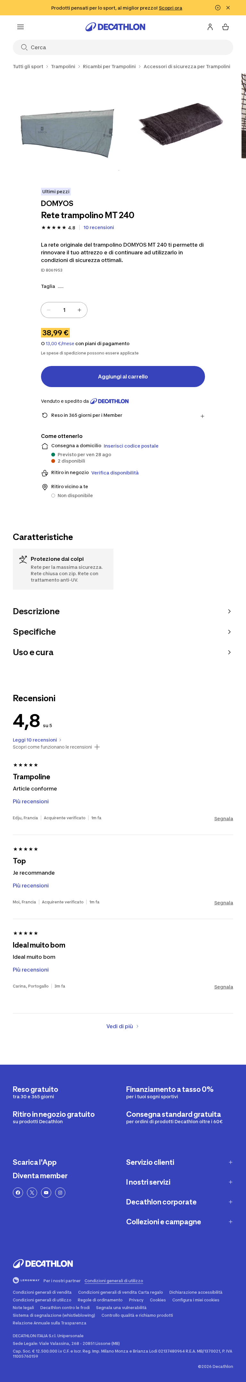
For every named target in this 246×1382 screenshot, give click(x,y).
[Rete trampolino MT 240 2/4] (181, 127)
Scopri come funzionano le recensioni (52, 747)
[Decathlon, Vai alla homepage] (115, 26)
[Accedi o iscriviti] (210, 27)
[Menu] (20, 27)
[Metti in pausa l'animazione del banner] (218, 8)
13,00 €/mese (60, 343)
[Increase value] (79, 310)
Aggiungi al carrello (123, 376)
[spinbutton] (64, 310)
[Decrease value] (48, 310)
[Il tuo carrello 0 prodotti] (225, 27)
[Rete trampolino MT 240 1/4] (67, 127)
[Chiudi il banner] (228, 8)
